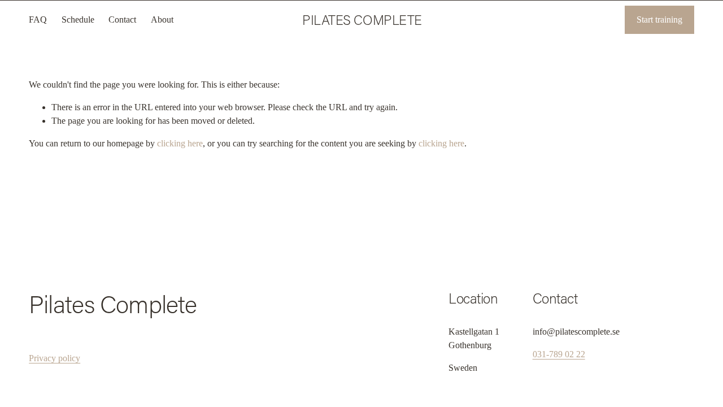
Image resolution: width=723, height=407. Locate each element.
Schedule (78, 19)
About (162, 19)
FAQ (38, 19)
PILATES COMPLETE (361, 19)
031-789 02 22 (559, 354)
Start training (659, 19)
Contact (122, 19)
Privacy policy (54, 358)
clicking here (180, 143)
